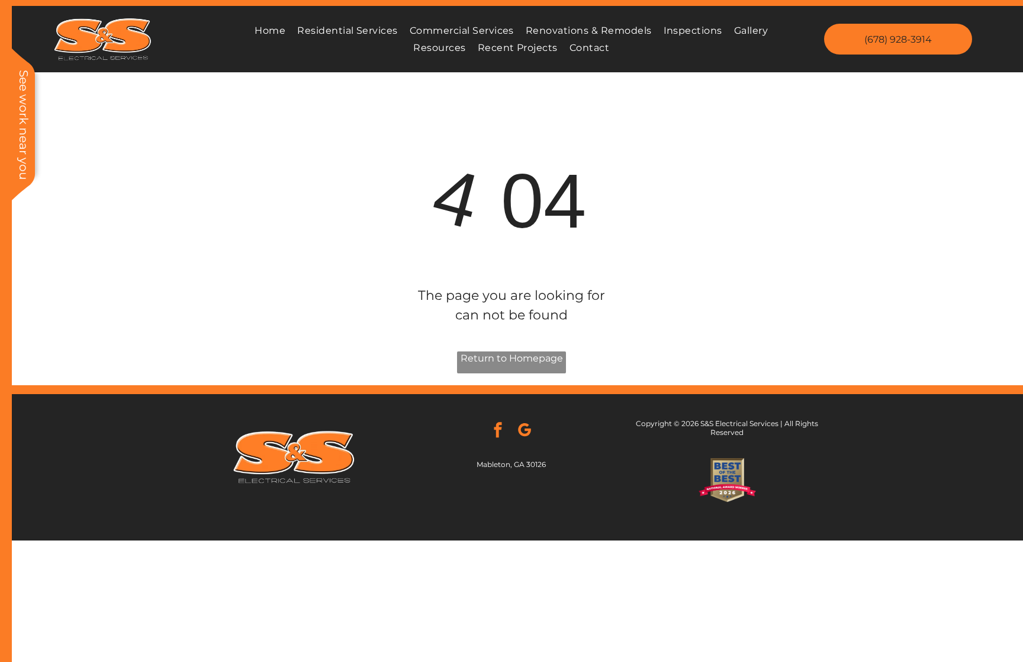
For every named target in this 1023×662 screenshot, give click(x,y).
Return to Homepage (512, 358)
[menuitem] (270, 30)
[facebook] (498, 431)
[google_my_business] (524, 431)
